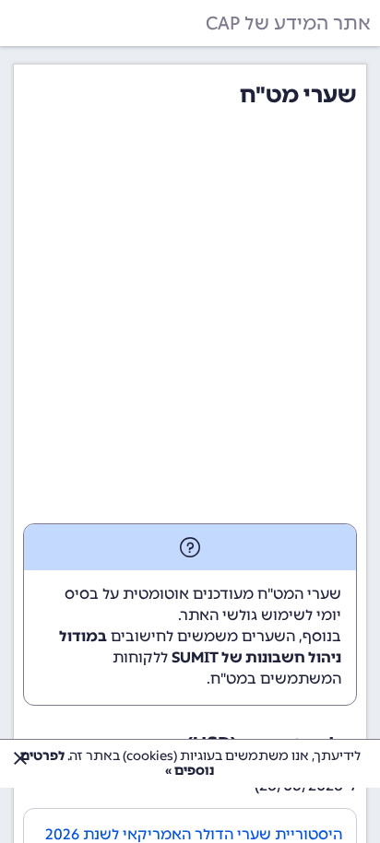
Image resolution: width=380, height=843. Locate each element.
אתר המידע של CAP (288, 23)
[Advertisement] (190, 324)
